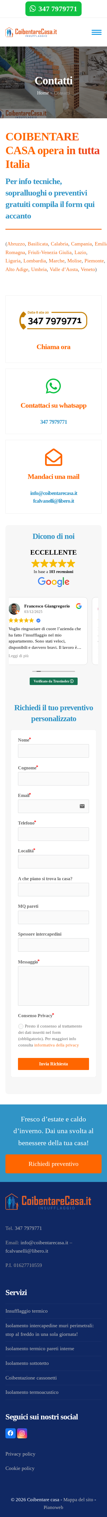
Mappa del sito (78, 1499)
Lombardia (34, 261)
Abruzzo (16, 244)
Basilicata (38, 244)
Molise (74, 261)
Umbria (39, 269)
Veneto (88, 269)
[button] (97, 32)
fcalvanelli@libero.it (53, 501)
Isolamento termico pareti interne (39, 1348)
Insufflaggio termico (26, 1311)
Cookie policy (20, 1468)
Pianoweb (53, 1507)
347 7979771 (58, 9)
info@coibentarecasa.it (53, 493)
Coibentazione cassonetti (31, 1378)
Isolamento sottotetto (27, 1363)
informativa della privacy (56, 1044)
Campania (81, 244)
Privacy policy (20, 1454)
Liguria (13, 261)
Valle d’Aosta (64, 269)
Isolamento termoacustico (31, 1392)
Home (43, 93)
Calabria (59, 244)
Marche (56, 261)
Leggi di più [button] (27, 656)
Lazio (80, 252)
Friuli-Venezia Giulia (50, 252)
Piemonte (94, 261)
